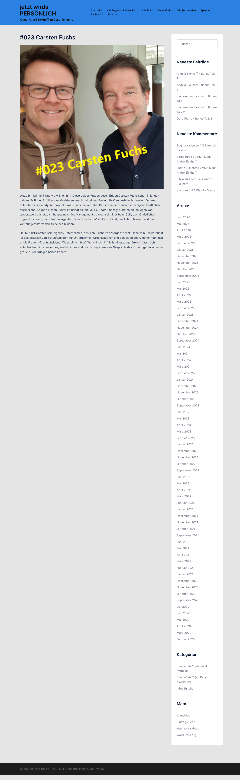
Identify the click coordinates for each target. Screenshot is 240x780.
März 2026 (184, 236)
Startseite (96, 10)
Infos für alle (185, 688)
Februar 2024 (186, 373)
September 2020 (188, 600)
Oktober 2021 (186, 529)
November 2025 (188, 262)
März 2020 (184, 632)
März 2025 (184, 301)
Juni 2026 (183, 217)
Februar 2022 (186, 503)
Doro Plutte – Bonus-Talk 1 (194, 118)
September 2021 (188, 535)
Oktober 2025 (186, 269)
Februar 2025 (186, 308)
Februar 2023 (186, 438)
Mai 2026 (183, 223)
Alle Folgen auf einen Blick (122, 10)
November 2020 (188, 587)
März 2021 (184, 561)
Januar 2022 (185, 509)
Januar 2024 (185, 379)
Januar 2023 (185, 444)
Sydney (99, 768)
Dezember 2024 (187, 321)
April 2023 (184, 425)
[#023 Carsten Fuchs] (92, 117)
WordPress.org (186, 735)
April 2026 (184, 230)
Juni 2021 (183, 542)
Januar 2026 (185, 249)
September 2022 (188, 470)
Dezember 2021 (187, 516)
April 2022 (184, 490)
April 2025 (184, 295)
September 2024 (188, 340)
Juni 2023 (183, 412)
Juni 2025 (183, 282)
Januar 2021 (185, 574)
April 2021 (183, 554)
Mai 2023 (183, 418)
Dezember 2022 (187, 451)
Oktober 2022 (186, 464)
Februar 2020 (186, 639)
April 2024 (184, 360)
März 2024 (184, 366)
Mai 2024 (183, 353)
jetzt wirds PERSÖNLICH (38, 10)
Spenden (206, 10)
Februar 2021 (185, 567)
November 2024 (188, 327)
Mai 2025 (183, 288)
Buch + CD (97, 14)
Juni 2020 (183, 613)
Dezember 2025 (187, 256)
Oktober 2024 (186, 334)
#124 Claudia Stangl (202, 190)
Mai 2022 (183, 483)
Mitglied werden (186, 10)
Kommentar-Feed (188, 728)
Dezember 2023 (187, 386)
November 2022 (188, 457)
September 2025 (188, 275)
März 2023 (184, 431)
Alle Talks (147, 10)
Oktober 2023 (186, 399)
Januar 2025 (185, 314)
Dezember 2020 (187, 580)
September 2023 (188, 405)
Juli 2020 (183, 606)
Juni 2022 (183, 477)
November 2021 (187, 522)
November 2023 (188, 392)
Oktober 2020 (186, 594)
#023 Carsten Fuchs (47, 37)
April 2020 (184, 626)
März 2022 (184, 496)
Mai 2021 (183, 548)
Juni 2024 (183, 347)
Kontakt (112, 14)
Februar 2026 (186, 243)
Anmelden (183, 715)
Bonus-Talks (165, 10)
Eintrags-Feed (186, 722)
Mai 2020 (183, 619)
